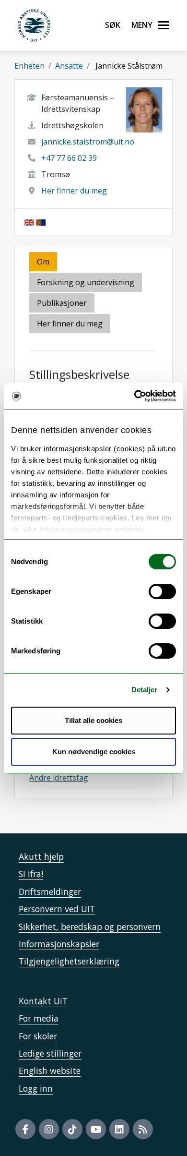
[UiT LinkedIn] (119, 1129)
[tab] (62, 303)
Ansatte (69, 65)
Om (43, 261)
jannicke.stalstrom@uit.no (87, 141)
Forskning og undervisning (85, 282)
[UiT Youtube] (96, 1129)
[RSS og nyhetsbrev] (143, 1129)
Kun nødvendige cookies (93, 751)
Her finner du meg (74, 190)
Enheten (29, 65)
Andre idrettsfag (58, 777)
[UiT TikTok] (72, 1129)
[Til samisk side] (41, 222)
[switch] (162, 591)
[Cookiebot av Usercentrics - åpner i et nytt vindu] (134, 396)
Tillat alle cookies (93, 720)
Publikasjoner (62, 303)
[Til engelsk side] (29, 222)
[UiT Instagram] (49, 1129)
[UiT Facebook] (25, 1129)
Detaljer (144, 690)
